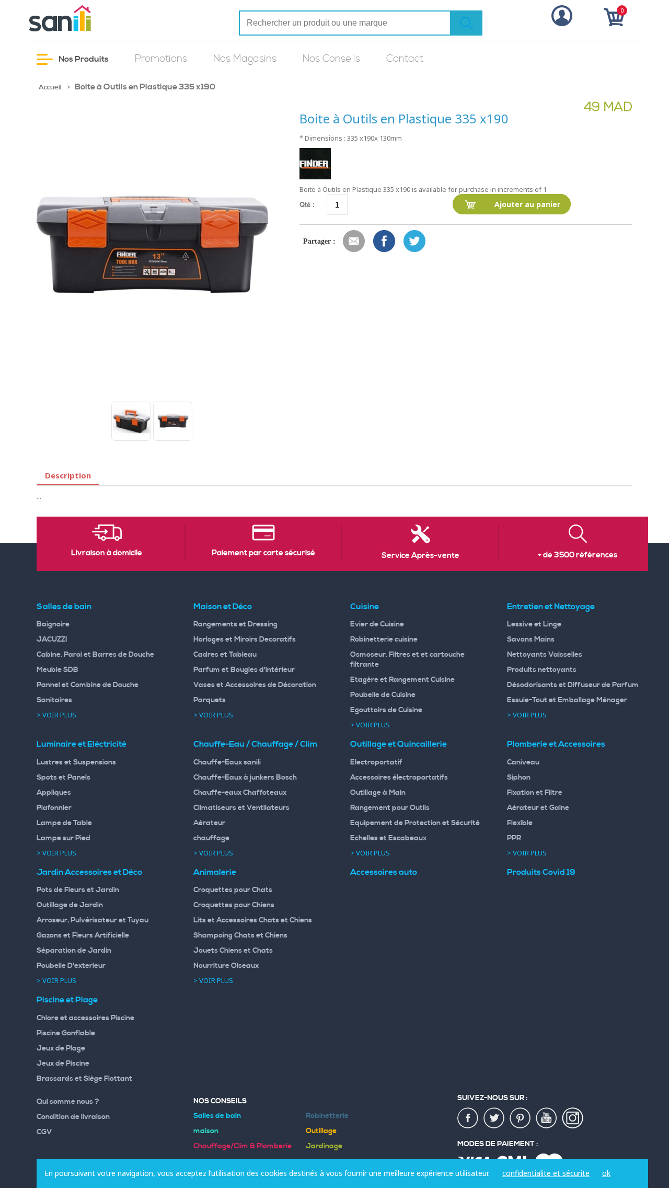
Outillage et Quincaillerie (398, 744)
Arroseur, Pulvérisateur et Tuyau (92, 920)
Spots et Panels (63, 777)
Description (68, 475)
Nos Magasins (244, 59)
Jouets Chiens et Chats (233, 950)
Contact (404, 59)
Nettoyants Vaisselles (544, 654)
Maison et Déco (222, 606)
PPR (514, 838)
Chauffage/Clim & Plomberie (242, 1146)
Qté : (307, 204)
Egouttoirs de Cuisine (386, 710)
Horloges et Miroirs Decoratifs (244, 639)
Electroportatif (376, 762)
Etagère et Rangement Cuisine (402, 679)
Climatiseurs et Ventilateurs (241, 808)
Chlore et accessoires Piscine (85, 1018)
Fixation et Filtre (534, 792)
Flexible (520, 823)
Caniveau (523, 762)
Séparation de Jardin (74, 950)
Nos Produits (83, 59)
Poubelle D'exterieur (71, 965)
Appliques (54, 792)
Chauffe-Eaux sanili (227, 762)
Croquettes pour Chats (232, 890)
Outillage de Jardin (70, 905)
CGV (44, 1132)
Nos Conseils (331, 59)
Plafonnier (54, 808)
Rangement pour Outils (390, 808)
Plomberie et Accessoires (556, 744)
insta (573, 1118)
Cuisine (364, 606)
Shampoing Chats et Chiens (240, 935)
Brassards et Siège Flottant (84, 1078)
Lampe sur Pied (63, 838)
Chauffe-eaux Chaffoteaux (239, 792)
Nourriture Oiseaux (226, 965)
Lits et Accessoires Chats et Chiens (252, 920)
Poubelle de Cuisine (383, 695)
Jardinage (324, 1146)
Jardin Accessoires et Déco (89, 872)
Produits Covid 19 (541, 872)
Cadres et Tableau (225, 654)
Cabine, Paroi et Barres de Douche (95, 654)
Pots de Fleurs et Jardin (78, 890)
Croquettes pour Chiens (233, 905)
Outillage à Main (378, 792)
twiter (494, 1118)
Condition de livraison (73, 1117)
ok (606, 1173)
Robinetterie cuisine (384, 639)
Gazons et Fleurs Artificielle (83, 935)
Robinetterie (327, 1116)
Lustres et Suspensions (76, 762)
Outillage (321, 1131)
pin (521, 1118)
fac (468, 1118)
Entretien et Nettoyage (551, 606)
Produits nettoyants (541, 670)
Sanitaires (54, 700)
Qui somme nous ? (68, 1101)
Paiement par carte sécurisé (263, 553)
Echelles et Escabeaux (388, 838)
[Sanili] (99, 18)
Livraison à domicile (106, 553)
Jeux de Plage (61, 1048)
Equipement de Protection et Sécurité (415, 823)
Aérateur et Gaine (538, 808)
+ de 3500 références (577, 555)
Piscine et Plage (67, 1000)
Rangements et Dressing (235, 624)
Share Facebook (384, 241)
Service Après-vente (420, 556)
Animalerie (214, 872)
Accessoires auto (383, 872)
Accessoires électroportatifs (399, 777)
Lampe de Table (64, 823)
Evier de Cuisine (377, 624)
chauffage (211, 838)
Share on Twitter (414, 241)
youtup (547, 1118)
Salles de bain (64, 606)
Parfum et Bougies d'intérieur (244, 670)
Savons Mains (531, 639)
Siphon (518, 777)
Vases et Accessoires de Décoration (254, 685)
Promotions (161, 59)
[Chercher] (466, 23)
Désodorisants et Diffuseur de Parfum (573, 685)
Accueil (50, 87)
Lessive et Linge (534, 624)
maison (205, 1131)
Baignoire (53, 624)
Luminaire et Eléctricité (81, 744)
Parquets (209, 700)
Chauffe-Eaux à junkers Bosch (245, 777)
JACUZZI (52, 639)
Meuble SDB (57, 670)
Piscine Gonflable (66, 1033)
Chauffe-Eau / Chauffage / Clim (255, 744)
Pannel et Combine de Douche (88, 685)
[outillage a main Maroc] (131, 421)
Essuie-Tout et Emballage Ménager (567, 700)
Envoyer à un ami (354, 241)
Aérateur (209, 823)
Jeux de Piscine (63, 1063)
